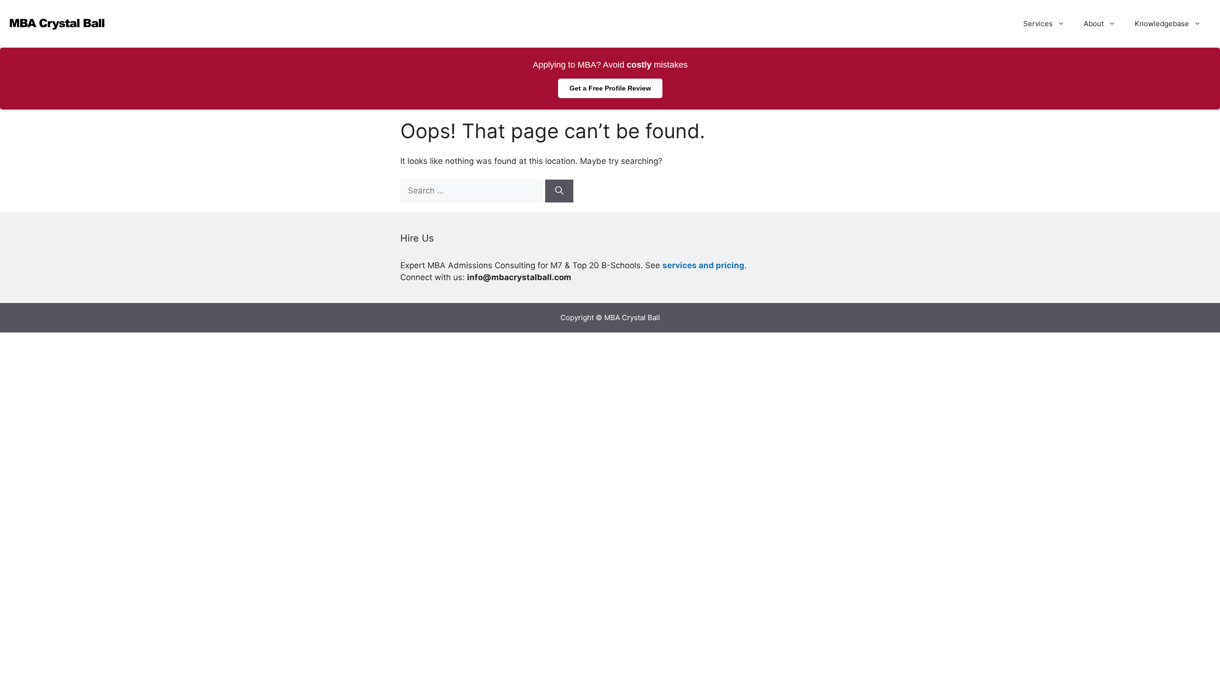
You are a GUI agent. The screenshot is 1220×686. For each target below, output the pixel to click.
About (1094, 23)
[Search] (559, 191)
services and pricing (703, 265)
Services (1038, 23)
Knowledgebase (1162, 23)
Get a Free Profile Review (610, 88)
